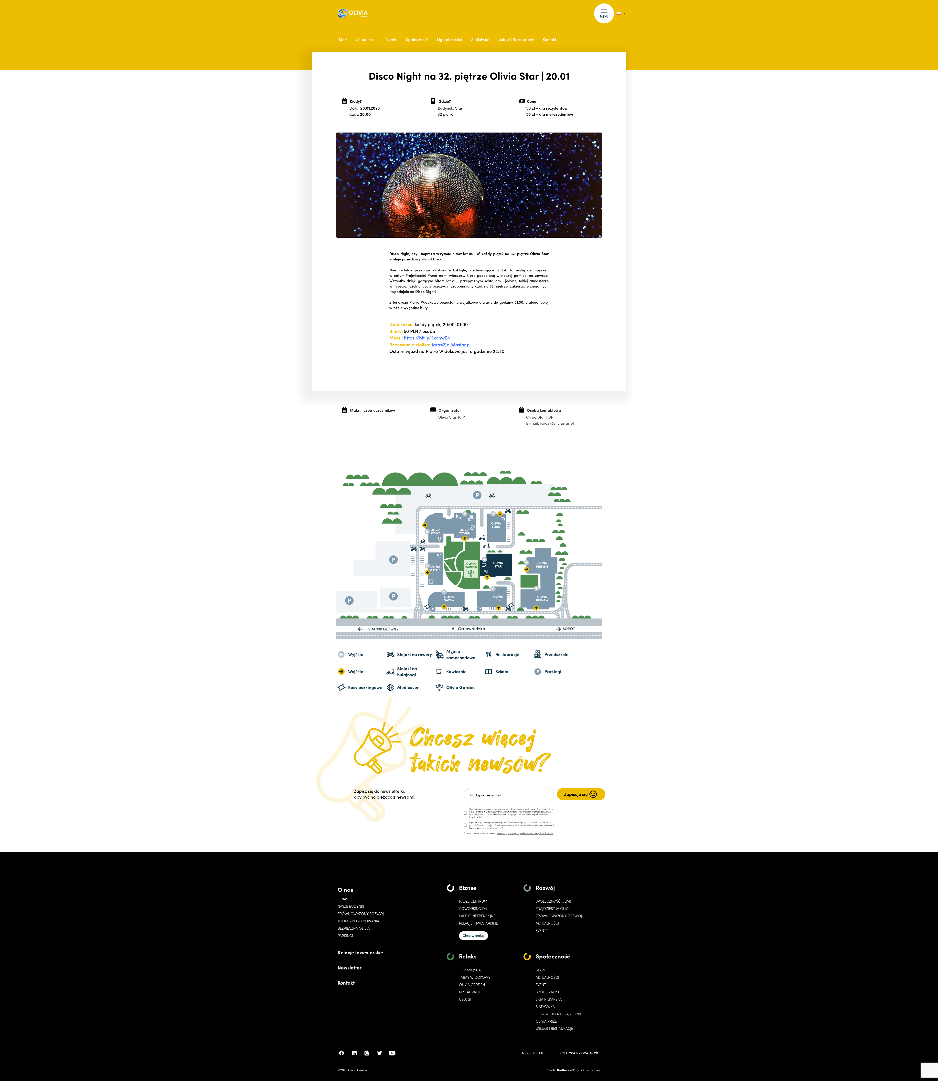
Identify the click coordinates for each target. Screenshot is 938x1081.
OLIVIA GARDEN (472, 984)
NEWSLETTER (532, 1053)
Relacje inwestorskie (478, 923)
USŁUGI (465, 999)
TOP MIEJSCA (470, 970)
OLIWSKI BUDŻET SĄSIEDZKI (558, 1013)
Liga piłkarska (449, 39)
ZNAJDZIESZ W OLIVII (553, 908)
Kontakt (549, 39)
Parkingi (345, 935)
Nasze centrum (473, 901)
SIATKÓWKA (545, 1006)
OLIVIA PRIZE (546, 1021)
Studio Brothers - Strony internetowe (573, 1070)
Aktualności (366, 39)
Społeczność (417, 39)
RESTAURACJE (470, 991)
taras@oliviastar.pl (451, 344)
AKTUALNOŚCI (547, 977)
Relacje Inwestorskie (360, 952)
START (541, 970)
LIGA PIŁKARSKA (549, 999)
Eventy (391, 39)
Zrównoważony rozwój (361, 913)
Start (343, 39)
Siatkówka (480, 39)
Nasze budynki (351, 906)
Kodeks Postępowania (358, 920)
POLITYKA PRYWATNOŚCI (579, 1053)
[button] (604, 13)
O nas (345, 889)
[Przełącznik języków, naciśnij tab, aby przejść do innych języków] (621, 13)
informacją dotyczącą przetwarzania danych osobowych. (525, 833)
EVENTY (542, 930)
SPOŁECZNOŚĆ (548, 991)
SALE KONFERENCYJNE (477, 915)
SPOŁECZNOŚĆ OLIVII (553, 901)
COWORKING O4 (473, 908)
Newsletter (350, 967)
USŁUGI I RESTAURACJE (554, 1028)
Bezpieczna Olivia (354, 928)
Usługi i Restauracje (516, 39)
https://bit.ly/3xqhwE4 (426, 337)
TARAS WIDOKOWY (474, 977)
